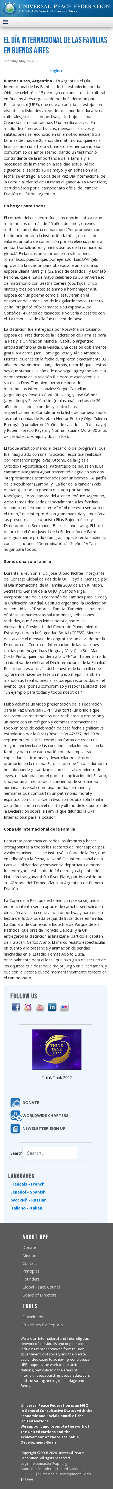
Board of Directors (39, 1295)
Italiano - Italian (26, 1208)
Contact (29, 1263)
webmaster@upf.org (50, 1463)
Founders (30, 1279)
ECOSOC (28, 1473)
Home (28, 1479)
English (55, 70)
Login (25, 1463)
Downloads (32, 1316)
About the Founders (37, 1468)
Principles (30, 1271)
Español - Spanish (28, 1192)
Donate (29, 1247)
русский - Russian (28, 1200)
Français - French (27, 1184)
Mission (29, 1255)
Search (16, 1153)
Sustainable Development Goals (64, 1473)
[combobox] (49, 1153)
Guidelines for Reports (42, 1324)
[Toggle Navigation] (6, 22)
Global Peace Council (41, 1287)
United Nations (69, 1468)
